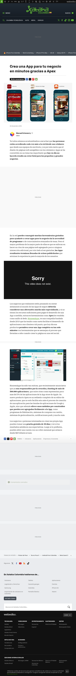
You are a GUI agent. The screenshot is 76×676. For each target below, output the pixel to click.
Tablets (30, 580)
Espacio (40, 20)
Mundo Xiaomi (8, 635)
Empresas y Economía (50, 439)
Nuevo (67, 13)
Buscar (69, 607)
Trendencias (8, 643)
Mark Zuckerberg (28, 53)
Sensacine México (37, 660)
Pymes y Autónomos (21, 646)
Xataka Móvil (8, 627)
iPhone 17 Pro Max (41, 53)
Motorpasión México (63, 661)
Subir (66, 615)
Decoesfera (8, 645)
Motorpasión (63, 624)
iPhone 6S (55, 588)
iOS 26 (52, 53)
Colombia (31, 588)
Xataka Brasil (8, 663)
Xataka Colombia (38, 10)
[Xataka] (1, 1)
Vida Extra (21, 627)
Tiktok (65, 20)
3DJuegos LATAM (23, 660)
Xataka (6, 624)
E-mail (36, 79)
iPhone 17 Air (72, 53)
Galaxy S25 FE (61, 53)
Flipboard (33, 79)
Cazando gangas (33, 584)
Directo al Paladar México (51, 661)
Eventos (54, 584)
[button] (24, 133)
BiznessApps (33, 318)
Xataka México (9, 660)
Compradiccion (9, 648)
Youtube (72, 20)
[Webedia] (10, 614)
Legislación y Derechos (12, 584)
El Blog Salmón (22, 643)
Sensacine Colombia (35, 664)
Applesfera (7, 630)
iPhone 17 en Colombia (13, 53)
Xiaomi (54, 592)
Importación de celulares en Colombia (13, 593)
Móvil (33, 20)
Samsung (7, 588)
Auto (27, 20)
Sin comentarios (18, 79)
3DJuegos (21, 624)
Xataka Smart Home (10, 632)
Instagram (69, 20)
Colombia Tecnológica (14, 20)
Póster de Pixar (23, 555)
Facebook (62, 20)
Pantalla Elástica (33, 592)
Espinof (34, 627)
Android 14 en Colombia (49, 555)
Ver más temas (10, 598)
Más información (12, 674)
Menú (8, 13)
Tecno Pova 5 (35, 555)
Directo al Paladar (51, 624)
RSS (24, 563)
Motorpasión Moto (65, 627)
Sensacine (35, 624)
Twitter (58, 20)
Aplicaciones (37, 439)
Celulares (28, 439)
